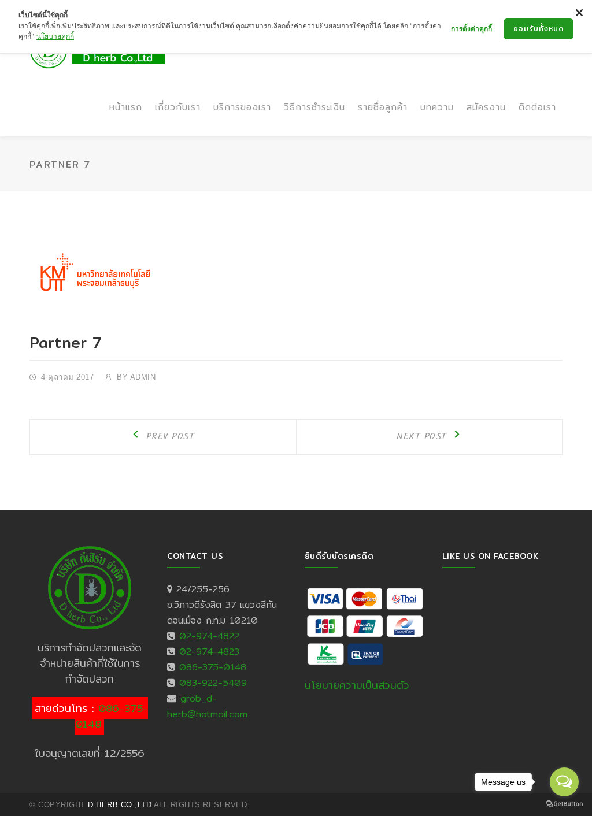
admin (143, 377)
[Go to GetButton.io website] (564, 804)
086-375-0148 (111, 716)
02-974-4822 (209, 636)
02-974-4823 (209, 651)
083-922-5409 (213, 683)
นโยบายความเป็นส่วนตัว (357, 685)
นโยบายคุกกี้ (55, 36)
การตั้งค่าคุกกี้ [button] (471, 28)
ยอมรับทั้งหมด (538, 28)
